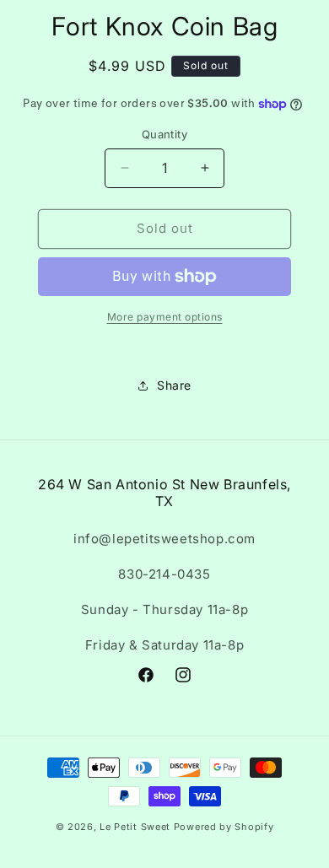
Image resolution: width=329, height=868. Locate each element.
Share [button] (174, 385)
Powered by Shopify (224, 827)
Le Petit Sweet (135, 827)
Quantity (164, 134)
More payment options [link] (165, 316)
